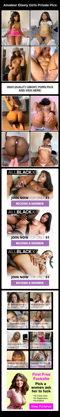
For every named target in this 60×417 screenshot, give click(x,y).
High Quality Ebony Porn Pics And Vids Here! (30, 88)
